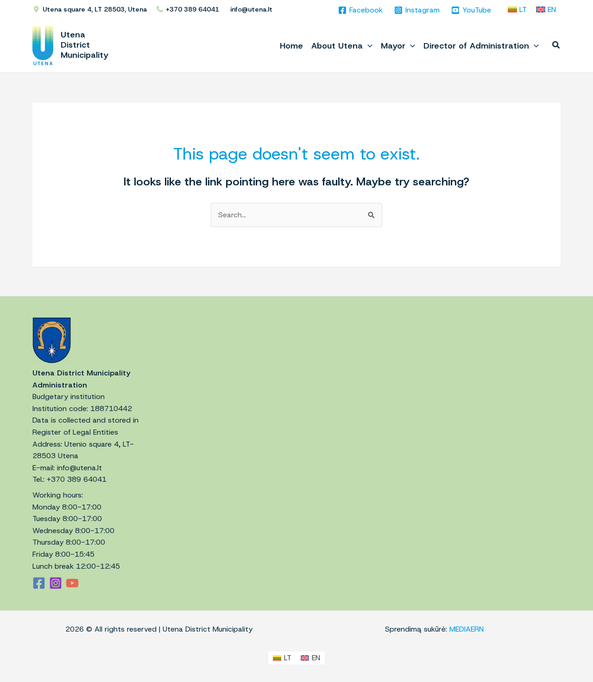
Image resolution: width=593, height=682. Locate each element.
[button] (367, 46)
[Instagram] (55, 583)
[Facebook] (38, 583)
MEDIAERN (466, 629)
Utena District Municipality (84, 45)
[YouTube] (72, 583)
